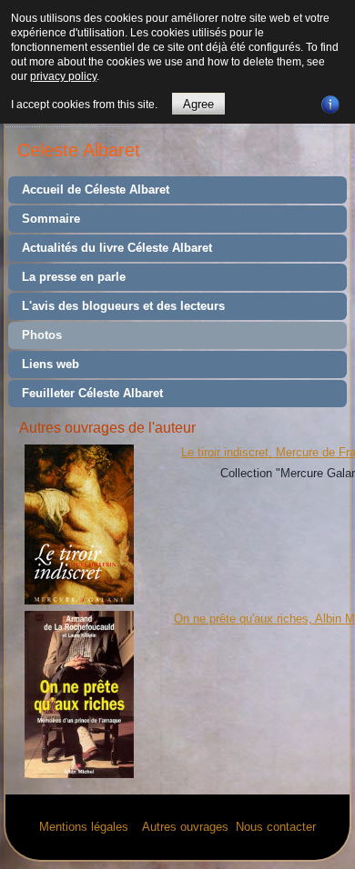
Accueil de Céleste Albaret (95, 189)
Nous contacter (276, 827)
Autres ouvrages (183, 827)
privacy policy (63, 76)
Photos (42, 335)
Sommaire (51, 218)
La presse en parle (74, 277)
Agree (198, 104)
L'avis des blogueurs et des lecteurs (123, 306)
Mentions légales (83, 827)
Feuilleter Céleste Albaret (92, 393)
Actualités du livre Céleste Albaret (117, 248)
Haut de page (307, 850)
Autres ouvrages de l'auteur (107, 427)
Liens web (50, 364)
